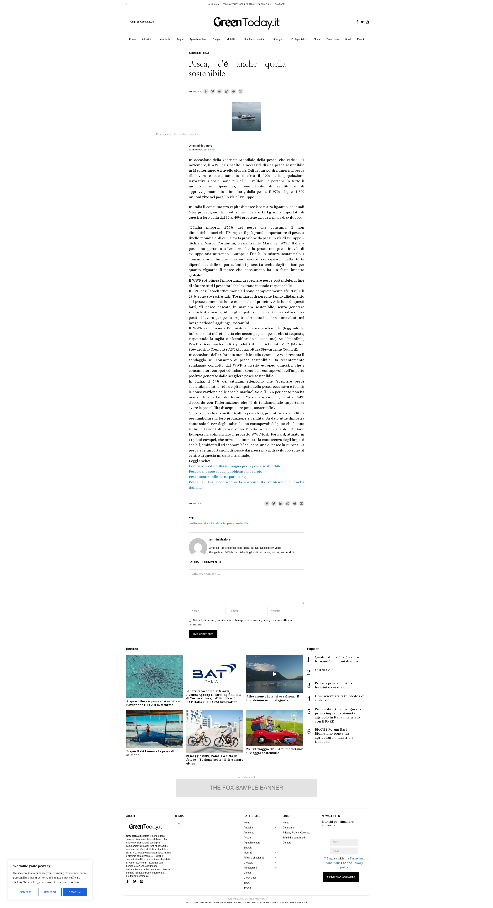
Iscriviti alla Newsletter (341, 877)
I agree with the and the (345, 863)
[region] (50, 880)
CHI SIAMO (324, 670)
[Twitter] (362, 21)
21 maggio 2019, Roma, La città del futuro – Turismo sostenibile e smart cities (214, 759)
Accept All (75, 892)
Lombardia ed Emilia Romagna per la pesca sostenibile (235, 466)
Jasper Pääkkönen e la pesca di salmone (150, 753)
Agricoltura (199, 53)
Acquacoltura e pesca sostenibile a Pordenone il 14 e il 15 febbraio (153, 703)
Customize (24, 892)
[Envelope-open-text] (367, 21)
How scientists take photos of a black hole (339, 698)
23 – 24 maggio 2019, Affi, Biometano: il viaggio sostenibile (274, 750)
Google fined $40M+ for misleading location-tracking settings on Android (252, 552)
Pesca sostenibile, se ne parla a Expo (219, 477)
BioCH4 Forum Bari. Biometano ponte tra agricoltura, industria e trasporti (334, 735)
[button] (127, 4)
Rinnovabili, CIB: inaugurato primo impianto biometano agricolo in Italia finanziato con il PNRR (338, 715)
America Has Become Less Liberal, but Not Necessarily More (245, 547)
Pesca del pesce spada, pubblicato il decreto (225, 471)
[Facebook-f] (357, 21)
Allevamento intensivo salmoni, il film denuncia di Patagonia (272, 698)
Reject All (50, 892)
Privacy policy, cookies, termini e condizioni (334, 685)
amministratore (202, 145)
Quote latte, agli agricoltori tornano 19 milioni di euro (338, 659)
